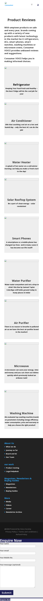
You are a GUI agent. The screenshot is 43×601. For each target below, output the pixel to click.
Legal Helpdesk (12, 471)
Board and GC (11, 454)
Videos (8, 505)
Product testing (12, 468)
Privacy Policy (11, 532)
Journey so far (12, 450)
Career (8, 508)
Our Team (10, 457)
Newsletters (11, 487)
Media (8, 502)
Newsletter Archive (14, 512)
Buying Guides (12, 491)
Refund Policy (21, 534)
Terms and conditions (28, 532)
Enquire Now (5, 599)
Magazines (10, 484)
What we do (11, 447)
